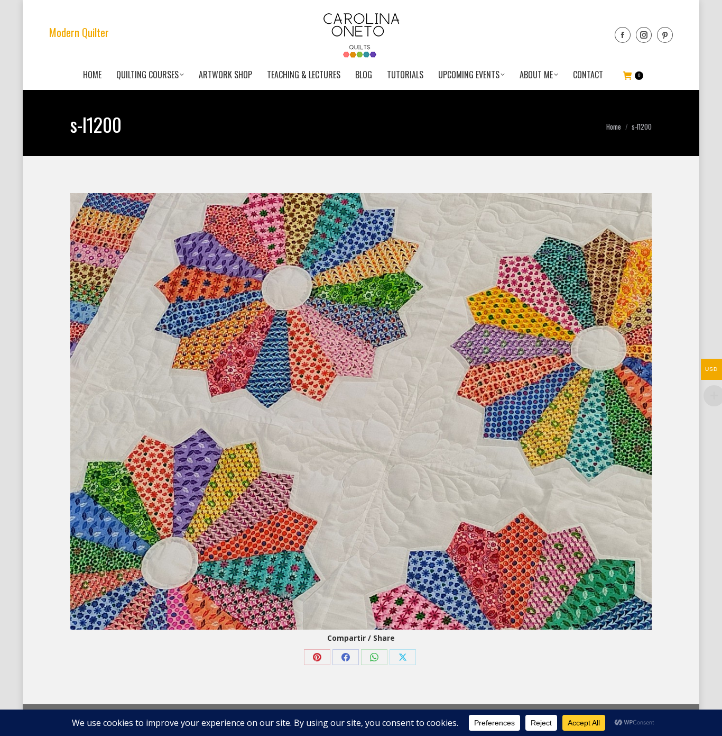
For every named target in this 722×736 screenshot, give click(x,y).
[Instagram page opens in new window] (644, 35)
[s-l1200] (361, 411)
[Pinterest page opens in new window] (665, 35)
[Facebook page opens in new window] (623, 35)
